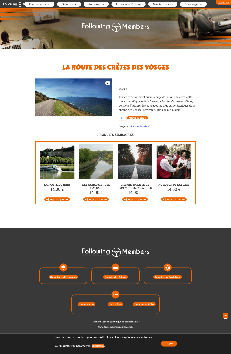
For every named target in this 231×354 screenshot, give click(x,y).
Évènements (37, 4)
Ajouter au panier (137, 117)
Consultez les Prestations (167, 277)
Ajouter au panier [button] (57, 199)
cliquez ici (98, 346)
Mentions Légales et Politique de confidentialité (116, 321)
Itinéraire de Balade (139, 126)
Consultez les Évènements (63, 277)
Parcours (94, 4)
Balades (67, 4)
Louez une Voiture (128, 4)
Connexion (223, 2)
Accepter (169, 344)
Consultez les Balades (115, 277)
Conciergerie (193, 4)
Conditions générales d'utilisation (115, 326)
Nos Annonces (163, 4)
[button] (107, 83)
